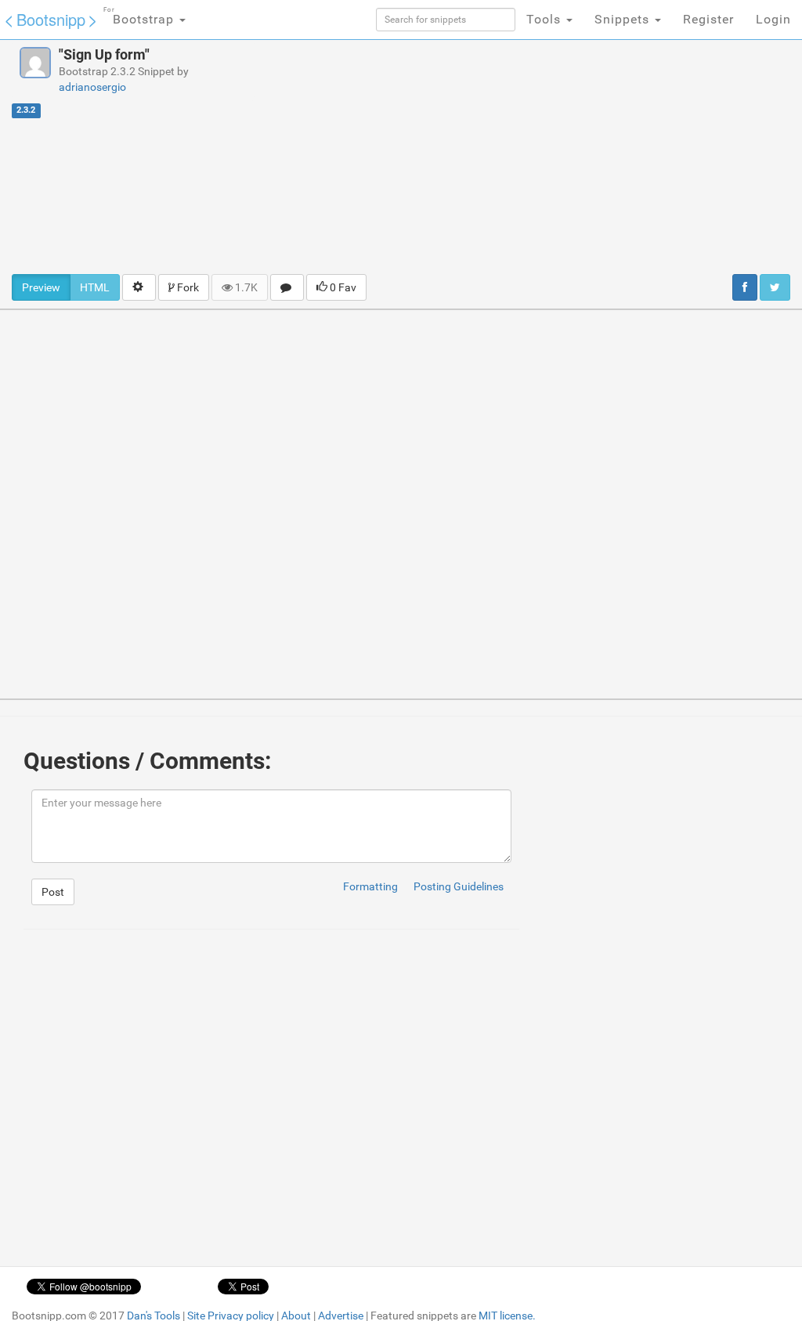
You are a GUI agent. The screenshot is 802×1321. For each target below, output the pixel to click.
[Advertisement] (540, 156)
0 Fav (341, 287)
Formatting (370, 886)
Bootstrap (140, 16)
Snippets (623, 19)
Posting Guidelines (459, 886)
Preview (41, 287)
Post (53, 892)
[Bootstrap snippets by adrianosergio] (35, 62)
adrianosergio (92, 87)
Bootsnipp (50, 19)
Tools (545, 19)
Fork (187, 287)
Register (708, 19)
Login (773, 19)
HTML (95, 287)
